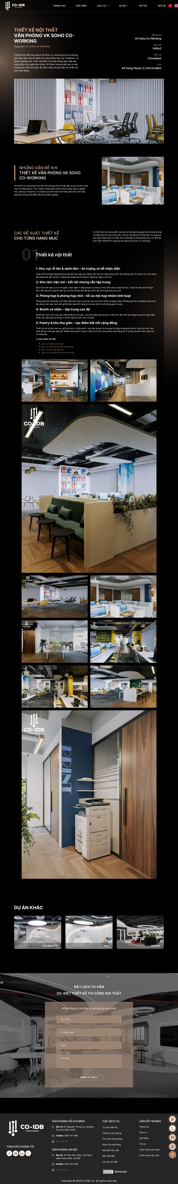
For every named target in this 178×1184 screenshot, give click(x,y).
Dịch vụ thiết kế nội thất (52, 344)
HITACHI (155, 946)
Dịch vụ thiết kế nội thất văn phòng (57, 346)
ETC (107, 946)
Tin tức (143, 5)
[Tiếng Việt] (170, 6)
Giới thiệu (81, 5)
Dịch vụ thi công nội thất (52, 349)
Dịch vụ (101, 5)
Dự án (122, 5)
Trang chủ (59, 5)
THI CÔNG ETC (49, 946)
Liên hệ (162, 5)
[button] (17, 931)
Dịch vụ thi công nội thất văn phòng (57, 352)
